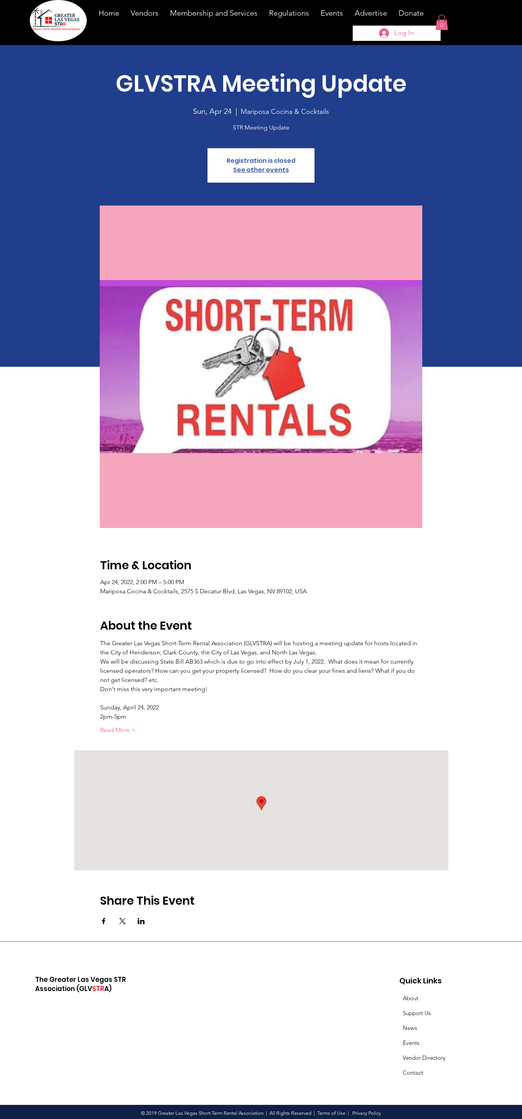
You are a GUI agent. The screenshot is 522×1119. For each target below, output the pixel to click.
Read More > (118, 730)
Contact (413, 1072)
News (410, 1028)
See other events (261, 169)
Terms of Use (331, 1113)
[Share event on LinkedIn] (141, 921)
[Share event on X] (122, 921)
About (410, 998)
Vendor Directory (424, 1057)
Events (411, 1042)
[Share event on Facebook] (103, 921)
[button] (441, 22)
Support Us (417, 1013)
